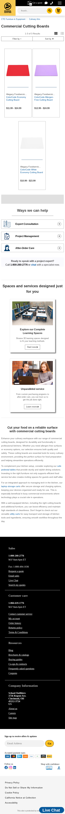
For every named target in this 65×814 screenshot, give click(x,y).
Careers (12, 713)
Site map (12, 717)
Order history (14, 623)
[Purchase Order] (37, 756)
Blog (10, 650)
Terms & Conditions (18, 632)
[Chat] (46, 3)
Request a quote (16, 571)
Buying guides (15, 659)
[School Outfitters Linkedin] (14, 768)
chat (33, 264)
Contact (20, 614)
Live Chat (13, 580)
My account (14, 618)
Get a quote (37, 3)
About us (12, 708)
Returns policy (15, 627)
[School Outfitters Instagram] (10, 768)
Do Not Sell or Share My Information (24, 787)
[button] (49, 768)
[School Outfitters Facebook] (6, 768)
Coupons (12, 673)
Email (13, 576)
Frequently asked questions (21, 668)
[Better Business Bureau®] (58, 768)
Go (49, 743)
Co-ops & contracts (17, 664)
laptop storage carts (10, 486)
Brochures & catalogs (18, 655)
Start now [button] (32, 347)
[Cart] (58, 10)
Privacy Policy (12, 782)
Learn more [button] (31, 407)
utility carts (15, 514)
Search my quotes (16, 585)
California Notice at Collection (20, 797)
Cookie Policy (12, 792)
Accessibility (11, 802)
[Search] (49, 11)
